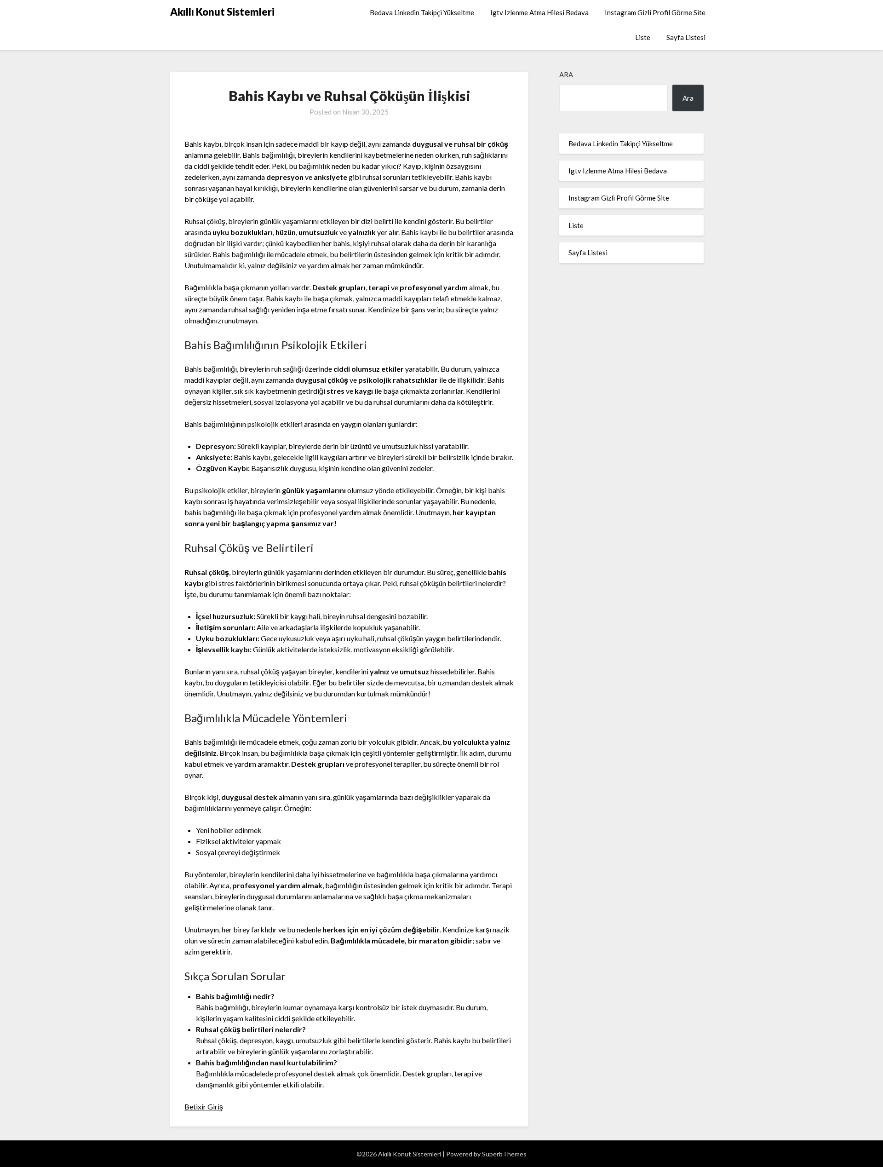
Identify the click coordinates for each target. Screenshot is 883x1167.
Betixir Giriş (203, 1106)
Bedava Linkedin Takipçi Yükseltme (422, 12)
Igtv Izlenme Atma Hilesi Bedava (539, 12)
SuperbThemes (504, 1154)
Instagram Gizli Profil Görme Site (655, 12)
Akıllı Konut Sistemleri (222, 12)
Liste (642, 37)
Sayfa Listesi (685, 37)
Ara (566, 74)
